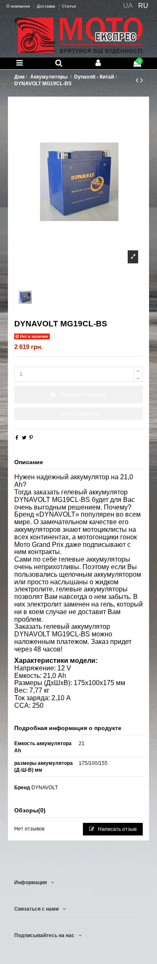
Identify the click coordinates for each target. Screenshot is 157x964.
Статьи (69, 6)
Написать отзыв (116, 829)
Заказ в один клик (78, 414)
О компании (18, 6)
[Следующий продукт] (141, 80)
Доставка (47, 6)
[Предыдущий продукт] (138, 80)
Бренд (22, 788)
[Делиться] (16, 438)
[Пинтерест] (31, 438)
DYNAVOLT (44, 788)
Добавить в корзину (83, 394)
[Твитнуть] (24, 438)
